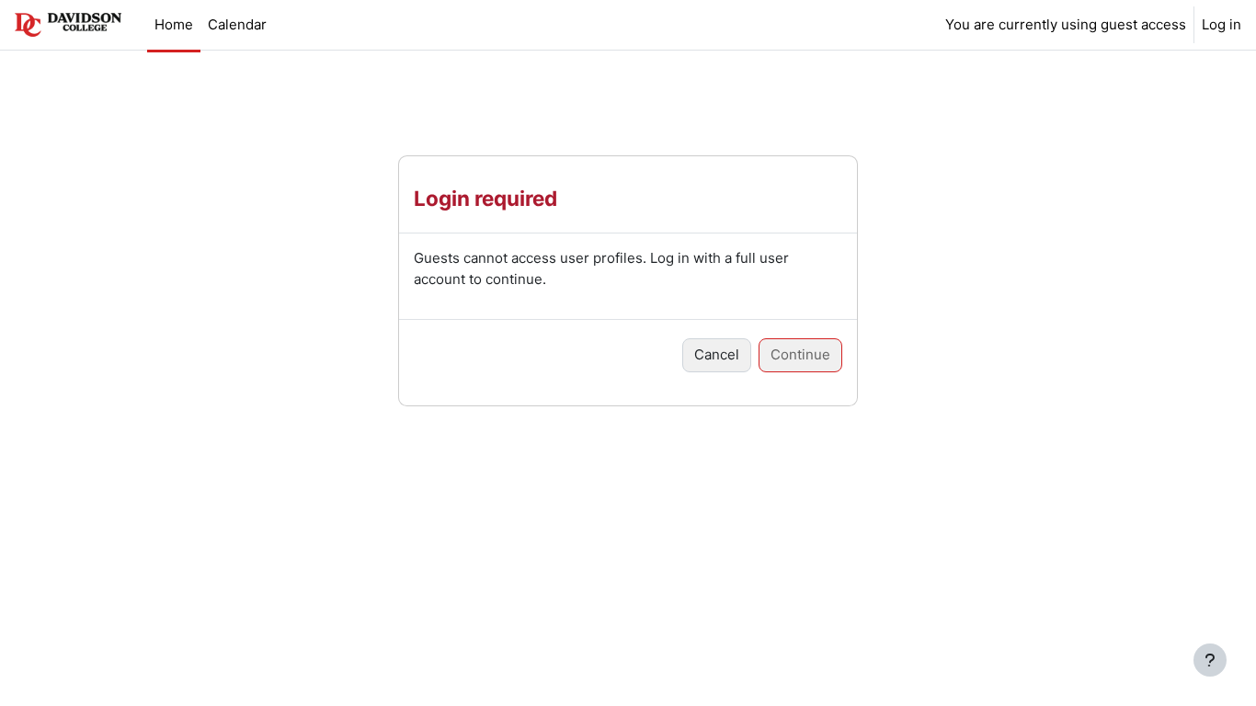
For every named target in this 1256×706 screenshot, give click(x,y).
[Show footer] (1210, 660)
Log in (1221, 24)
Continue (800, 354)
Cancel (716, 354)
